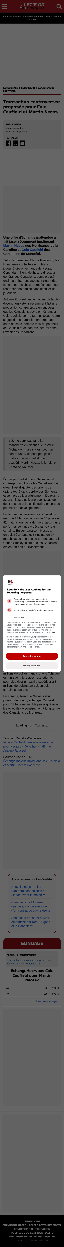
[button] (32, 617)
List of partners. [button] (50, 632)
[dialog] (32, 623)
